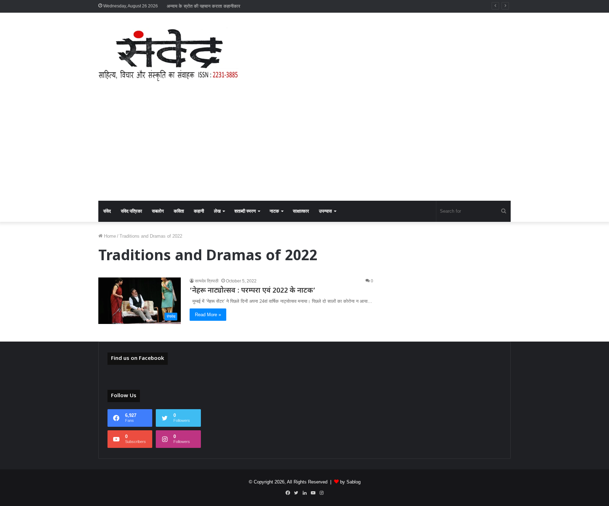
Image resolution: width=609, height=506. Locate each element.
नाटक (274, 211)
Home (109, 236)
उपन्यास (325, 211)
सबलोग (158, 211)
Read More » (208, 314)
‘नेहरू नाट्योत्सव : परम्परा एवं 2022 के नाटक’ (254, 290)
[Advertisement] (304, 148)
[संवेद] (168, 54)
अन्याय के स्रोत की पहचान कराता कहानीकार (203, 6)
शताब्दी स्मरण (245, 211)
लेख (217, 211)
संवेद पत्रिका (131, 211)
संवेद (107, 211)
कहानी (199, 211)
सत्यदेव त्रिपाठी (207, 281)
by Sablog (350, 482)
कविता (179, 211)
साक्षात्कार (301, 211)
